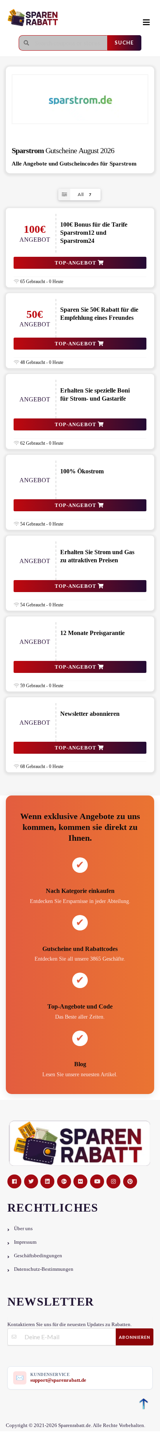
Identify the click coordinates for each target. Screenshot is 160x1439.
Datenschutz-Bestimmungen (43, 1269)
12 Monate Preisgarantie (92, 633)
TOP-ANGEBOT (76, 263)
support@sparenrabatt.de (58, 1380)
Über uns (23, 1228)
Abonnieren (134, 1337)
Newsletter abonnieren (90, 713)
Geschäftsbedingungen (38, 1255)
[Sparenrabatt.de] (64, 18)
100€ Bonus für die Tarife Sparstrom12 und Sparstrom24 (93, 232)
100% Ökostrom (82, 471)
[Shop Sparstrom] (80, 99)
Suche (124, 42)
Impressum (25, 1242)
